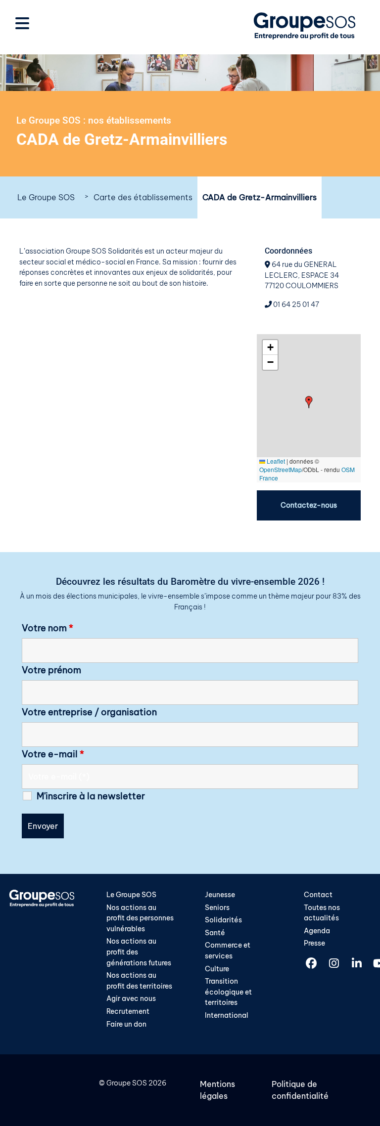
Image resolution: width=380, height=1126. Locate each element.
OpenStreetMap (280, 469)
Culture (217, 968)
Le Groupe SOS (46, 197)
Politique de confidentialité (300, 1090)
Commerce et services (227, 950)
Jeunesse (220, 894)
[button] (309, 402)
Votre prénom (51, 670)
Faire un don (126, 1024)
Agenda (317, 930)
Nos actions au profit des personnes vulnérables (140, 918)
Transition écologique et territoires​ (228, 992)
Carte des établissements (143, 197)
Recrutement (127, 1011)
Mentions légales (217, 1090)
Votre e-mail (53, 754)
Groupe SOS (126, 1083)
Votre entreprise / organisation (89, 712)
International (226, 1015)
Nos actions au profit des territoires (139, 981)
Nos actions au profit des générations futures (138, 952)
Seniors (217, 907)
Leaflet (275, 461)
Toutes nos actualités (322, 913)
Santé (215, 932)
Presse (314, 943)
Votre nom (47, 628)
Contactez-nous (309, 505)
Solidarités (223, 919)
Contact (318, 894)
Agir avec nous (131, 998)
